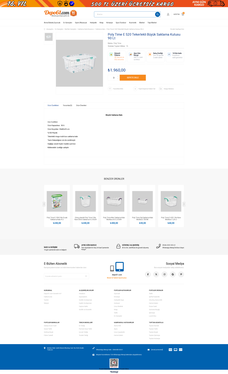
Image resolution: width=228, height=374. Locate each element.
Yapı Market (152, 23)
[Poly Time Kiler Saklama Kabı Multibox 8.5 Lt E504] (114, 201)
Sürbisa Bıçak (48, 332)
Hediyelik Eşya (119, 300)
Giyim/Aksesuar (81, 23)
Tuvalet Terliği (83, 335)
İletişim (46, 303)
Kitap (101, 23)
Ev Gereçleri (67, 23)
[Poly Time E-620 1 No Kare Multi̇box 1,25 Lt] (171, 201)
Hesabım (82, 293)
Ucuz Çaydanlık (119, 332)
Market (142, 23)
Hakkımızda (48, 297)
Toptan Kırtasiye (154, 338)
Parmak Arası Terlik (85, 329)
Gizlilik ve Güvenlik (85, 309)
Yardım (46, 300)
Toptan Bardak (154, 326)
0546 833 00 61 (169, 245)
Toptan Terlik (153, 329)
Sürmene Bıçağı (154, 309)
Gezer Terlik (48, 329)
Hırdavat (117, 303)
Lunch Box (152, 316)
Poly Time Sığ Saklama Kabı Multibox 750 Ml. (142, 218)
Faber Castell (48, 335)
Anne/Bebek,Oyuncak (52, 23)
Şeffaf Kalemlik (154, 297)
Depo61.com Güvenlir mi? (53, 293)
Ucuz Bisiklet (118, 306)
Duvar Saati (153, 306)
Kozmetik (132, 23)
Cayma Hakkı (83, 306)
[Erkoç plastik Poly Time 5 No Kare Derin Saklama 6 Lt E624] (85, 201)
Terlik (116, 313)
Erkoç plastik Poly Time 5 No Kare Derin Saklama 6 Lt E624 (86, 218)
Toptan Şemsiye (154, 335)
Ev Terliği (82, 326)
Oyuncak (117, 293)
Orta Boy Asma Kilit (155, 300)
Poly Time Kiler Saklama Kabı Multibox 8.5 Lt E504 (114, 218)
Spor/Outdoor (121, 23)
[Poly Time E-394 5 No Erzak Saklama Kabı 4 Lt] (57, 201)
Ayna (115, 329)
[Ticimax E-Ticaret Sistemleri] (114, 372)
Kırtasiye (109, 23)
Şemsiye (152, 313)
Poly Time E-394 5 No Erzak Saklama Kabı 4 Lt (57, 218)
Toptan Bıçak (153, 332)
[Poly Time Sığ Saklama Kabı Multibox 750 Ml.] (142, 201)
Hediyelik (93, 23)
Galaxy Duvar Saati (50, 326)
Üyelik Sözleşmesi (85, 303)
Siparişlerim (83, 297)
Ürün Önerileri (81, 105)
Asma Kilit (117, 326)
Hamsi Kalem (153, 303)
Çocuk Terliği (83, 332)
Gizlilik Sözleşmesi (85, 300)
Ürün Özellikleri (53, 105)
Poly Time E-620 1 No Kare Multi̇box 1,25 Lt (171, 218)
